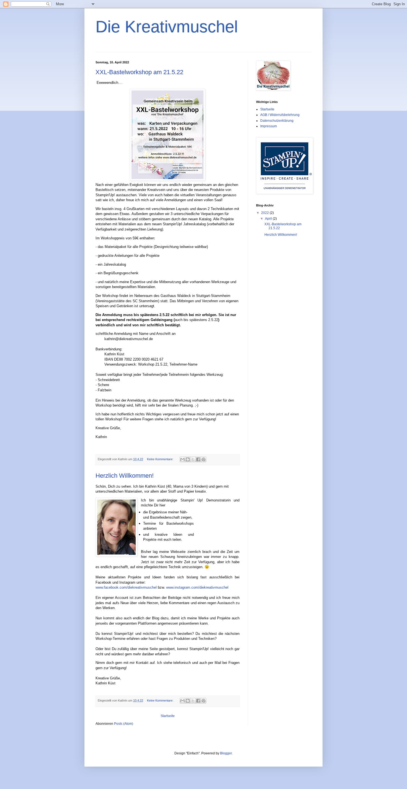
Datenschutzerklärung (276, 121)
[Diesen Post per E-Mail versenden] (182, 459)
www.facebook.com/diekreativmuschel (126, 587)
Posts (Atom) (123, 724)
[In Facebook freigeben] (198, 459)
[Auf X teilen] (193, 459)
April (269, 219)
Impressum (268, 126)
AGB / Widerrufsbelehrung (280, 115)
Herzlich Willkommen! (125, 475)
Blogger (226, 753)
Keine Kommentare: (160, 459)
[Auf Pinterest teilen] (203, 459)
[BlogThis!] (187, 459)
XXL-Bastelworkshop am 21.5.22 (139, 72)
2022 (265, 213)
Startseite (168, 716)
